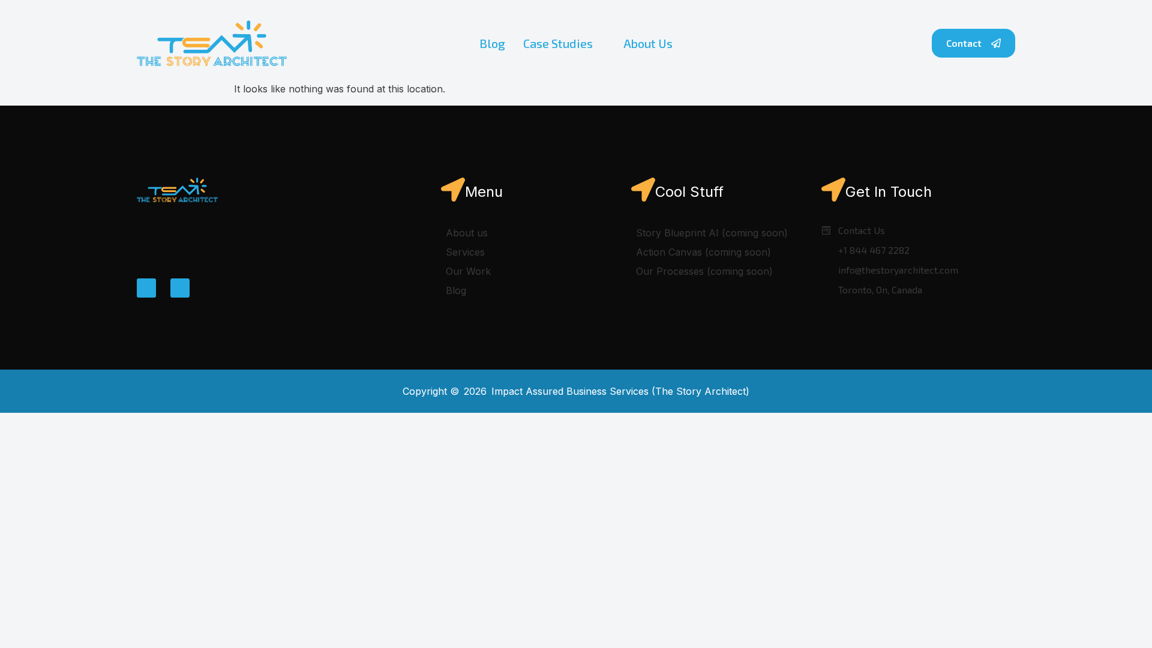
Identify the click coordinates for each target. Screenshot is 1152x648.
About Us (648, 43)
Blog (492, 43)
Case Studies (558, 43)
